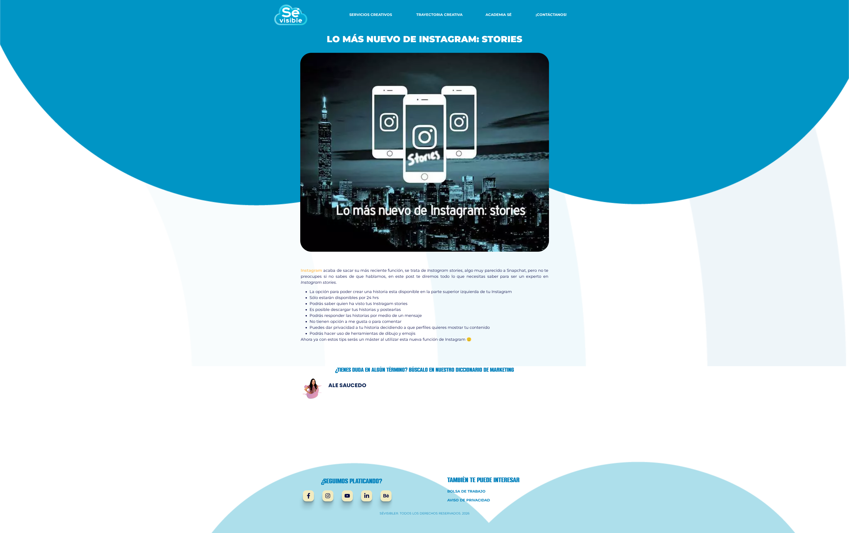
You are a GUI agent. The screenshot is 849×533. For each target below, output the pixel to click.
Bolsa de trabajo (466, 491)
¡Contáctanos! (551, 15)
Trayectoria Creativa (439, 15)
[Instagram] (327, 495)
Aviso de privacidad (468, 500)
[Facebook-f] (308, 495)
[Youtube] (347, 495)
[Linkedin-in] (366, 495)
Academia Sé (499, 15)
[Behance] (386, 495)
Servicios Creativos (370, 15)
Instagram (311, 270)
